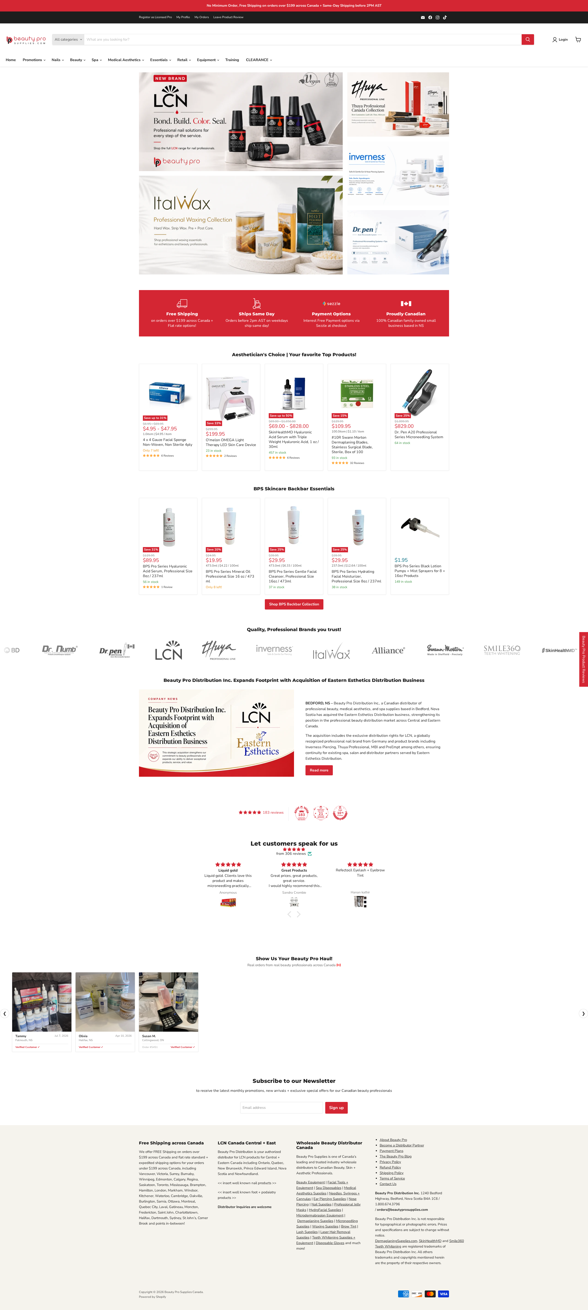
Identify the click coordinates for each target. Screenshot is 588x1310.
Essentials (159, 59)
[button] (290, 914)
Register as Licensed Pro (155, 17)
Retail (182, 59)
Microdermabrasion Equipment (319, 1215)
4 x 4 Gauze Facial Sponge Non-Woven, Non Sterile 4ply (167, 442)
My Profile (183, 17)
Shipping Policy (392, 1173)
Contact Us (388, 1184)
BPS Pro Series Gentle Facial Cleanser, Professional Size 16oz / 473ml (293, 576)
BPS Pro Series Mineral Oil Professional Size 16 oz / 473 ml (230, 576)
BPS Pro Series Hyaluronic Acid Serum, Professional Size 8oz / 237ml (167, 571)
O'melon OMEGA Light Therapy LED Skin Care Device (231, 442)
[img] (294, 849)
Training (232, 59)
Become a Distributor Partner (402, 1145)
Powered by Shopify (152, 1297)
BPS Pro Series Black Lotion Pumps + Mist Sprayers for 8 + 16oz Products (420, 571)
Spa (95, 59)
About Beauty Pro (393, 1140)
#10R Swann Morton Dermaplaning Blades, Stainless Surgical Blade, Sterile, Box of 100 (352, 445)
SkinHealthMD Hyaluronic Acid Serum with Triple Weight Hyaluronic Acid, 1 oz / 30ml (294, 439)
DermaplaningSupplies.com (396, 1241)
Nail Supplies (321, 1204)
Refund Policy (390, 1167)
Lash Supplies (307, 1232)
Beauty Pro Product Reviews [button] (583, 659)
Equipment (207, 59)
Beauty (76, 59)
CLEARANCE (257, 59)
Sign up (336, 1107)
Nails (56, 59)
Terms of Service (392, 1178)
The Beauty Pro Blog (396, 1156)
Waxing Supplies (325, 1226)
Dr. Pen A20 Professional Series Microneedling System (419, 435)
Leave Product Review (228, 17)
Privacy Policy (390, 1162)
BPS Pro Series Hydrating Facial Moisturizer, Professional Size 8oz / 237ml (356, 576)
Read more (319, 770)
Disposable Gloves (330, 1243)
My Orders (202, 17)
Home (11, 59)
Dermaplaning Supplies (315, 1221)
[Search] (528, 39)
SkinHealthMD (430, 1241)
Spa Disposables (328, 1188)
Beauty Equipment (310, 1182)
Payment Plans (391, 1151)
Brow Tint (348, 1226)
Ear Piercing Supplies (330, 1199)
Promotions (33, 59)
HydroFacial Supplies (325, 1210)
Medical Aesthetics (124, 59)
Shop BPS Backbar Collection (294, 604)
